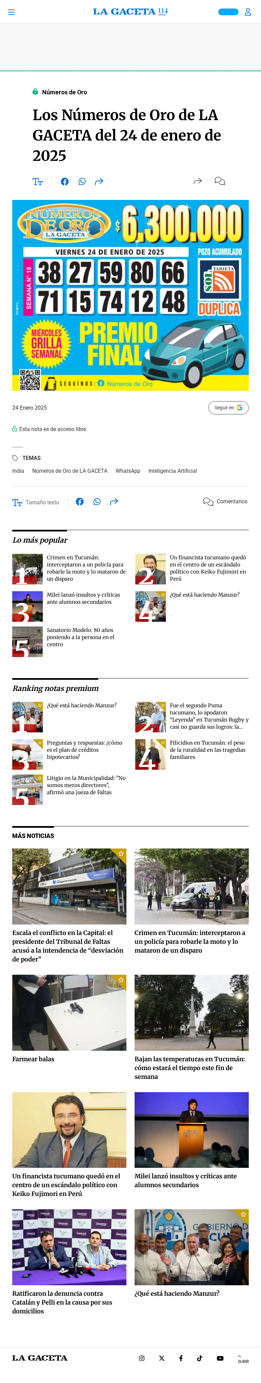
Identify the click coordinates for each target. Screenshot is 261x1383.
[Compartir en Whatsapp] (82, 183)
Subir (243, 1361)
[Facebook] (181, 1359)
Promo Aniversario (228, 11)
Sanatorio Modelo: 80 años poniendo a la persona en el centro (81, 637)
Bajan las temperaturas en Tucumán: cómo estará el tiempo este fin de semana (190, 1068)
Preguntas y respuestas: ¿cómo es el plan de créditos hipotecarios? (84, 750)
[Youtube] (220, 1359)
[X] (162, 1359)
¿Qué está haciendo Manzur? (205, 595)
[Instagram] (141, 1359)
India (18, 471)
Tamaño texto (42, 502)
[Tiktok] (200, 1359)
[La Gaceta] (130, 12)
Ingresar (249, 12)
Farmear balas (33, 1059)
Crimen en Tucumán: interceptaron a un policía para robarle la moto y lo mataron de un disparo (190, 941)
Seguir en (224, 407)
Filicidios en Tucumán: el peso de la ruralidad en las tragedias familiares (207, 750)
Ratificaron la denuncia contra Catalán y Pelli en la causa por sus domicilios (62, 1302)
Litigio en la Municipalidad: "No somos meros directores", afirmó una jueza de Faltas (86, 785)
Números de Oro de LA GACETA (69, 471)
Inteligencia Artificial (173, 471)
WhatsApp (128, 471)
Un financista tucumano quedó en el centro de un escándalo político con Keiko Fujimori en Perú (66, 1185)
